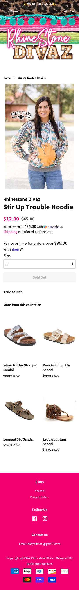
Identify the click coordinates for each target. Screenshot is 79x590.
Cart (72, 11)
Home (7, 78)
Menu (13, 11)
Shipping (10, 231)
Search (39, 491)
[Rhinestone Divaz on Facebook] (34, 519)
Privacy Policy (39, 497)
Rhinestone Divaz (43, 558)
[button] (39, 226)
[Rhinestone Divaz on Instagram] (44, 519)
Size (6, 255)
